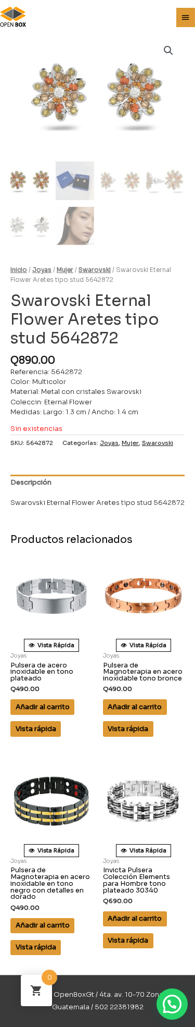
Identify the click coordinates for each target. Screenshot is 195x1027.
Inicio (18, 270)
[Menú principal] (185, 18)
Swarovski (95, 270)
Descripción (30, 482)
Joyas (41, 270)
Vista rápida (36, 729)
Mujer (65, 270)
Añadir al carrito (43, 707)
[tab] (97, 483)
